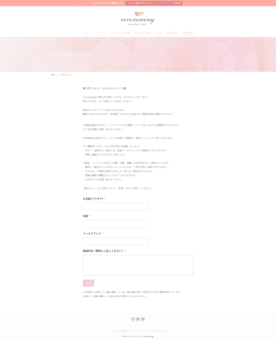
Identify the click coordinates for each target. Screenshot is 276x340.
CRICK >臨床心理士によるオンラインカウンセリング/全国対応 (154, 3)
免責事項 (124, 331)
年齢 (86, 215)
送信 (88, 283)
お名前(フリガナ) (94, 198)
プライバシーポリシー (140, 331)
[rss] (143, 319)
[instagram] (138, 319)
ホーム (115, 331)
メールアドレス (93, 233)
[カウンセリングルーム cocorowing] (138, 18)
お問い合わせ (158, 331)
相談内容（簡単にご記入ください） (104, 250)
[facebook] (133, 319)
